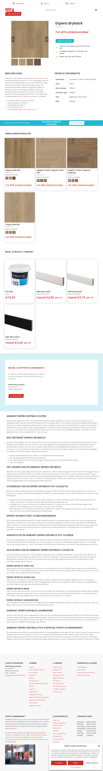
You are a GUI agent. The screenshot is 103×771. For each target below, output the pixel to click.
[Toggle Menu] (96, 10)
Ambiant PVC (40, 78)
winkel (29, 720)
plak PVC (19, 96)
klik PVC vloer (28, 478)
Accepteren (59, 763)
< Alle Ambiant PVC (13, 14)
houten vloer (11, 430)
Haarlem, (16, 740)
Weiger (75, 763)
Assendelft (23, 740)
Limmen (22, 735)
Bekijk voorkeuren (92, 763)
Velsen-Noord (10, 737)
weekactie (14, 622)
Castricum (9, 735)
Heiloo (28, 735)
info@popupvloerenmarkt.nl (15, 675)
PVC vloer (29, 81)
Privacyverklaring (76, 767)
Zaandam (8, 740)
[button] (99, 746)
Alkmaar (40, 737)
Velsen (34, 737)
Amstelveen (41, 740)
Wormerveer (32, 740)
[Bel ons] (42, 3)
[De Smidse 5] (14, 3)
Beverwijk (33, 733)
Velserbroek (27, 737)
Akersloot (34, 735)
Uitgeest (16, 735)
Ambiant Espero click (28, 110)
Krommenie (42, 735)
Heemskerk (41, 733)
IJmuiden (19, 737)
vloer (27, 502)
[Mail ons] (67, 3)
